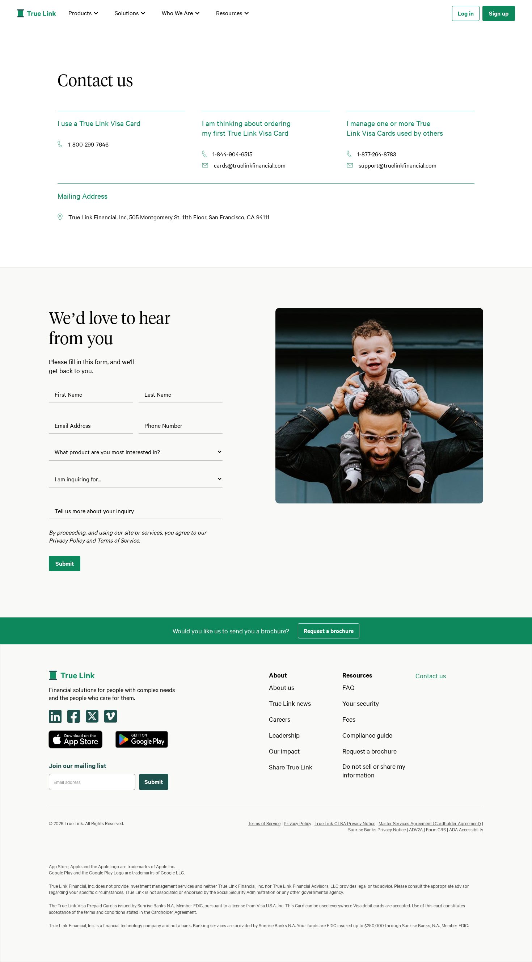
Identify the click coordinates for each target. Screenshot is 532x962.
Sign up (498, 13)
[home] (36, 13)
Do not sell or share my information (373, 770)
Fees (348, 719)
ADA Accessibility (466, 829)
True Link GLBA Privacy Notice (344, 823)
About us (281, 687)
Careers (279, 719)
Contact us (430, 675)
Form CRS (436, 829)
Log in (466, 13)
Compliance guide (367, 735)
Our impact (284, 751)
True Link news (290, 703)
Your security (360, 703)
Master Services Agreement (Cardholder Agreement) (430, 823)
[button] (83, 13)
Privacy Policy (297, 823)
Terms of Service (264, 823)
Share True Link (290, 767)
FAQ (348, 687)
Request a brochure (329, 630)
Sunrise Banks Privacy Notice (377, 829)
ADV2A (416, 829)
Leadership (284, 735)
